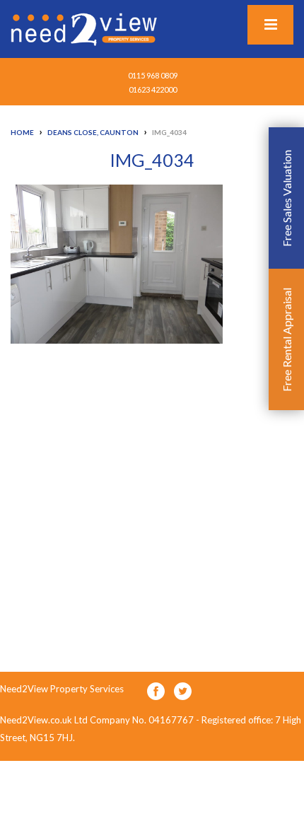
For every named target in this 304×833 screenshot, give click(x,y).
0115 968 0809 (152, 75)
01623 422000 (153, 89)
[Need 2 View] (85, 28)
